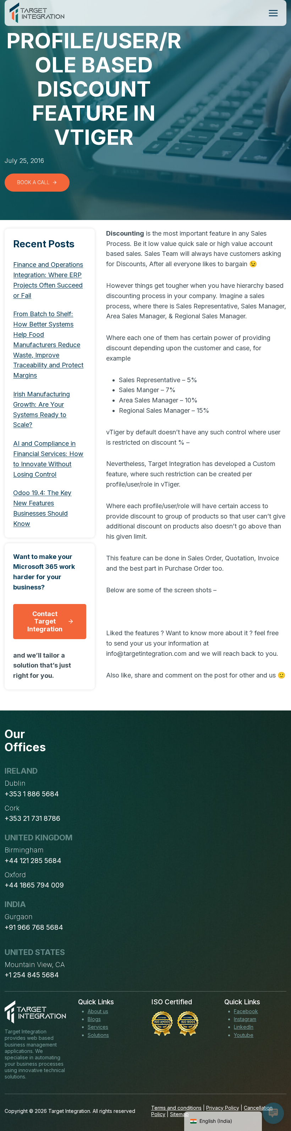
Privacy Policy (222, 1108)
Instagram (245, 1019)
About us (98, 1011)
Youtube (243, 1035)
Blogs (94, 1019)
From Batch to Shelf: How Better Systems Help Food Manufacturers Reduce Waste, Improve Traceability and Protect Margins (48, 344)
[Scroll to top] (272, 1099)
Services (98, 1027)
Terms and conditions (176, 1108)
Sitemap (179, 1114)
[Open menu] (273, 13)
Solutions (98, 1035)
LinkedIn (243, 1027)
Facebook (246, 1011)
